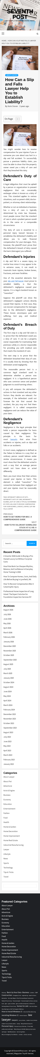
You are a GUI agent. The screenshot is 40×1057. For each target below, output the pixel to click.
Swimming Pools (21, 1032)
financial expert (16, 1001)
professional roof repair (7, 1029)
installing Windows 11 (10, 1015)
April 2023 (7, 750)
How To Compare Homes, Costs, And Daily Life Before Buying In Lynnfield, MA (20, 578)
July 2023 (7, 737)
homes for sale (22, 1006)
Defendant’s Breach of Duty (18, 497)
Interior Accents (23, 1015)
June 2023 (7, 741)
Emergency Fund (17, 995)
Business (6, 795)
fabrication (4, 998)
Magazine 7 (18, 1053)
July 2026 (7, 614)
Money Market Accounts (27, 1023)
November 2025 (9, 650)
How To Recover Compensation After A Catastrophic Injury (18, 585)
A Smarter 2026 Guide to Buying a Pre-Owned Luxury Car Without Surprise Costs (18, 559)
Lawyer (6, 849)
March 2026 (7, 632)
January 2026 (8, 641)
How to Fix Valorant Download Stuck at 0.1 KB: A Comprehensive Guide (20, 526)
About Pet (7, 781)
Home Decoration (10, 831)
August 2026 (8, 610)
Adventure (7, 786)
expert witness (32, 995)
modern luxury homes (31, 1020)
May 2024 (7, 696)
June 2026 (7, 619)
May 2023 (7, 746)
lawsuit (20, 506)
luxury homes (22, 1020)
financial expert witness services (29, 1001)
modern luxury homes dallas (9, 1023)
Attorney (4, 992)
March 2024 (7, 705)
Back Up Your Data (14, 992)
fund (3, 1003)
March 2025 (7, 673)
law (30, 1015)
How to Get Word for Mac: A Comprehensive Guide (17, 516)
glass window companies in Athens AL (25, 1003)
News (5, 858)
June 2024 (7, 691)
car (36, 992)
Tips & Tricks (8, 872)
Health (6, 822)
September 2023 (10, 728)
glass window (11, 1003)
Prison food (30, 1026)
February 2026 (9, 637)
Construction (7, 995)
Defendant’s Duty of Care (12, 499)
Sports (6, 863)
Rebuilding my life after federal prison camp (24, 1029)
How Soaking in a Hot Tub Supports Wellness (13, 1009)
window (21, 1034)
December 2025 (9, 646)
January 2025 (8, 678)
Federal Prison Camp (7, 1001)
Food (5, 818)
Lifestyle (6, 854)
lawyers (15, 1020)
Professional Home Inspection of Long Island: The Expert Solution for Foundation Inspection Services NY (18, 594)
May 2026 (7, 623)
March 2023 (7, 755)
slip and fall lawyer (16, 281)
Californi (32, 992)
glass (6, 1003)
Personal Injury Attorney (20, 1026)
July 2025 (7, 669)
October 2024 (8, 682)
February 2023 (9, 759)
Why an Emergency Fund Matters (10, 1034)
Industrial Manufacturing (13, 845)
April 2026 (7, 628)
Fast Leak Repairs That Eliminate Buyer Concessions (21, 998)
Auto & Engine (9, 790)
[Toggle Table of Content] (16, 119)
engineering (25, 995)
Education (7, 804)
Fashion (6, 813)
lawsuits (13, 439)
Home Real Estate (10, 840)
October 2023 (8, 723)
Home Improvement (11, 836)
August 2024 (8, 687)
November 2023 (9, 718)
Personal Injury (7, 1026)
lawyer (26, 506)
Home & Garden (9, 827)
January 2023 (8, 764)
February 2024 (9, 709)
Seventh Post (20, 14)
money (18, 1023)
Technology (8, 867)
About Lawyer (11, 75)
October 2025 (8, 655)
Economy (7, 799)
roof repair (4, 1032)
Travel (5, 876)
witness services (28, 1034)
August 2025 (8, 664)
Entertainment (9, 808)
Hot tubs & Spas (33, 1006)
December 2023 (9, 714)
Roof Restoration (12, 1032)
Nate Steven (13, 106)
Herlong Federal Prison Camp (9, 1006)
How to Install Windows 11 (12, 1011)
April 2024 (7, 700)
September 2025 (10, 660)
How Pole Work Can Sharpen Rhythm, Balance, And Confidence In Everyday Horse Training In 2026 (18, 569)
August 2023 (8, 732)
